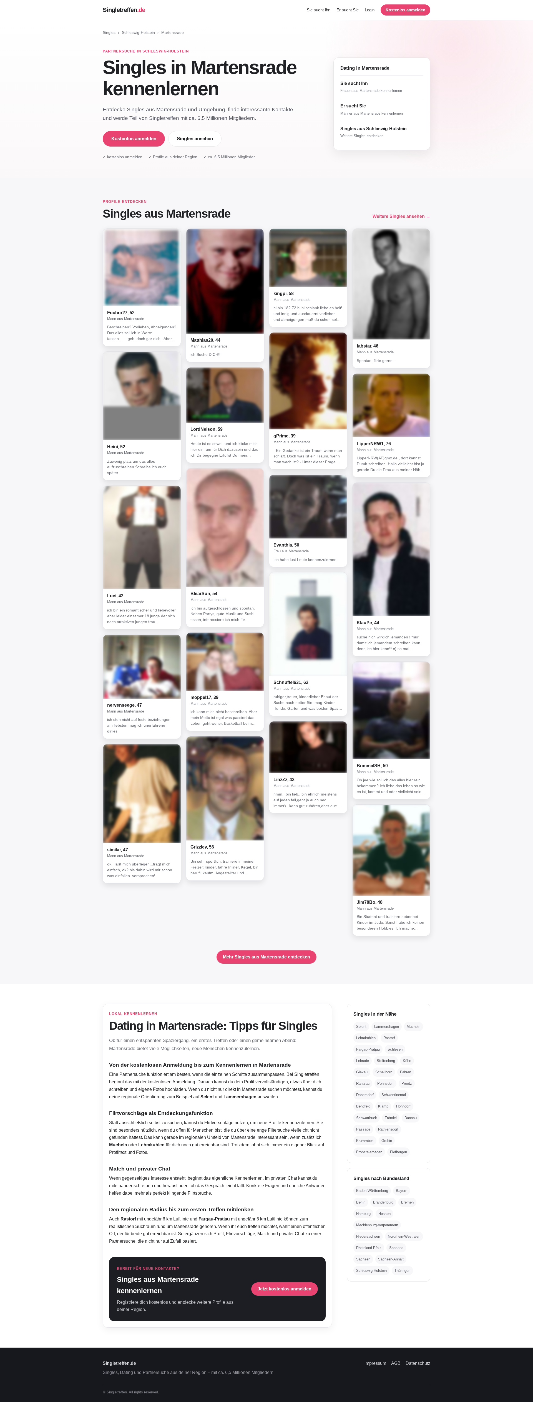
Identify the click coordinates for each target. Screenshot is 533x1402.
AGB (396, 1363)
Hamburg (363, 1214)
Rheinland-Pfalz (368, 1248)
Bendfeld (363, 1106)
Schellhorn (383, 1072)
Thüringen (402, 1270)
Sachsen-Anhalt (391, 1259)
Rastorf (389, 1038)
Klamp (383, 1106)
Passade (363, 1129)
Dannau (410, 1118)
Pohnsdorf (385, 1083)
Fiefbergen (398, 1152)
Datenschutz (418, 1363)
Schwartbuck (366, 1118)
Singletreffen (124, 9)
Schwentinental (393, 1095)
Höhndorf (403, 1106)
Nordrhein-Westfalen (404, 1236)
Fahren (405, 1072)
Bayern (401, 1191)
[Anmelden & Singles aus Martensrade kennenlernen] (142, 267)
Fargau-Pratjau (368, 1049)
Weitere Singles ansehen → (401, 216)
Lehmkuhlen (366, 1038)
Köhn (407, 1061)
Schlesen (395, 1049)
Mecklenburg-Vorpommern (377, 1225)
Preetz (406, 1083)
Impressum (375, 1363)
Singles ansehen (195, 138)
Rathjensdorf (388, 1129)
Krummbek (365, 1141)
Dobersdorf (365, 1095)
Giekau (362, 1072)
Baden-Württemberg (372, 1191)
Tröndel (391, 1118)
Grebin (386, 1141)
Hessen (384, 1214)
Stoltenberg (386, 1061)
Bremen (407, 1202)
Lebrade (362, 1061)
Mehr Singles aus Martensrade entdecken (266, 957)
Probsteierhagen (369, 1152)
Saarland (396, 1248)
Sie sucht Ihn (318, 9)
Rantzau (362, 1083)
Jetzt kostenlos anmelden (284, 1289)
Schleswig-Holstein (138, 33)
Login (369, 9)
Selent (361, 1027)
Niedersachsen (368, 1236)
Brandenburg (383, 1202)
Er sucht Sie (347, 9)
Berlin (360, 1202)
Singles (109, 33)
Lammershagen (386, 1027)
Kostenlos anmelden (405, 9)
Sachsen (363, 1259)
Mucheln (413, 1027)
